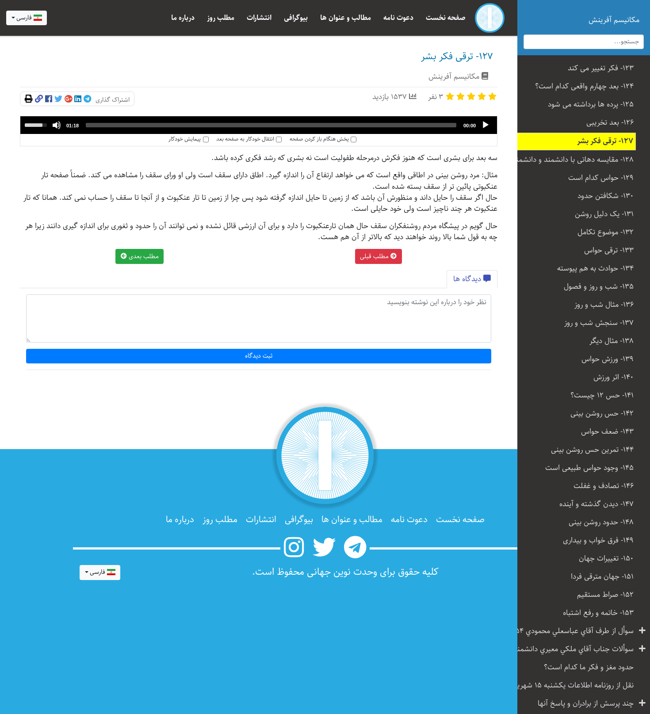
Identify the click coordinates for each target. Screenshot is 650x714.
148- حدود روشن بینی (601, 522)
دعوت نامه (398, 18)
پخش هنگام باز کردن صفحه (319, 139)
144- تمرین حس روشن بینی (592, 449)
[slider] (271, 125)
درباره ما (183, 18)
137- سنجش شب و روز (599, 323)
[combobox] (26, 18)
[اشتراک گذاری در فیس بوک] (48, 99)
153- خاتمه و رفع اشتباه (598, 613)
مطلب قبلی (375, 256)
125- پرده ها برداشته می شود (591, 104)
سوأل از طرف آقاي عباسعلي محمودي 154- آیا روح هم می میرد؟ (572, 631)
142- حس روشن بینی (602, 413)
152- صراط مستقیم (605, 594)
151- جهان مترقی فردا (602, 576)
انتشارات (259, 18)
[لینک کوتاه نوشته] (39, 99)
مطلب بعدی (143, 256)
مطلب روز (220, 18)
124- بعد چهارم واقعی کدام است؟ (584, 86)
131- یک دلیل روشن (604, 214)
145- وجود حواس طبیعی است (589, 468)
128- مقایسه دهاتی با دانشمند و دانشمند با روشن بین (572, 159)
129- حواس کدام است (601, 178)
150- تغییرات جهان (606, 558)
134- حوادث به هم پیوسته (595, 268)
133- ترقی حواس (609, 250)
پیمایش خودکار (184, 139)
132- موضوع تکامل (605, 232)
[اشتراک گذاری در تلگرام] (87, 99)
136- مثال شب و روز (604, 304)
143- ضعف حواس (607, 431)
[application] (258, 125)
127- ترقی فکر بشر (605, 141)
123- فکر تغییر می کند (601, 68)
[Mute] (56, 125)
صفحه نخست (446, 18)
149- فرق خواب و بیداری (598, 540)
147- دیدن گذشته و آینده (596, 504)
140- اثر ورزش (613, 377)
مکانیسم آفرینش (453, 76)
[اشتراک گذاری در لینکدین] (77, 99)
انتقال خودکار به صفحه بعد (245, 139)
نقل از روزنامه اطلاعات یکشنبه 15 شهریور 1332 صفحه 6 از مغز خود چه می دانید (572, 685)
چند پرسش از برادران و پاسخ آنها (586, 703)
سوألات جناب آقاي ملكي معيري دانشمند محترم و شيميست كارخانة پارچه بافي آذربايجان (572, 649)
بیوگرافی (296, 18)
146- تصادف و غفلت (604, 486)
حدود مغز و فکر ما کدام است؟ (589, 667)
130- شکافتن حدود (605, 196)
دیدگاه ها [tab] (468, 279)
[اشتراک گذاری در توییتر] (58, 99)
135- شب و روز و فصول (599, 286)
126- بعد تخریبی (610, 122)
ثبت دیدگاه (259, 356)
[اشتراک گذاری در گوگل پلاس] (68, 99)
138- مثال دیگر (611, 341)
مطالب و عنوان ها (345, 18)
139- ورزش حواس (607, 359)
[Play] (485, 125)
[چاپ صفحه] (29, 99)
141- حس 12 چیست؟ (602, 395)
